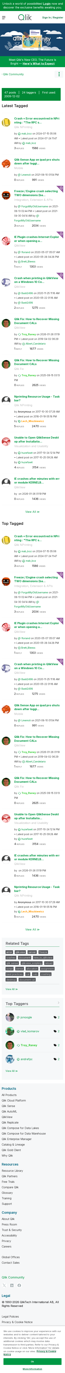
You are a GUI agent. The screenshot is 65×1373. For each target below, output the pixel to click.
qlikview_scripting (31, 963)
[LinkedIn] (11, 1285)
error (9, 952)
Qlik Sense (8, 1106)
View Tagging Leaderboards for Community (32, 1002)
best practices (14, 974)
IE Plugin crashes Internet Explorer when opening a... (36, 239)
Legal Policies (10, 1316)
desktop (11, 979)
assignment (47, 968)
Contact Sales (11, 1262)
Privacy (6, 1241)
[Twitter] (4, 1285)
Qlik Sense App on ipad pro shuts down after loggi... (37, 161)
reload (49, 963)
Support (7, 1203)
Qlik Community (32, 39)
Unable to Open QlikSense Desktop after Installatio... (36, 439)
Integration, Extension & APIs (33, 199)
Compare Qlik (10, 1187)
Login (47, 3)
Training (6, 1198)
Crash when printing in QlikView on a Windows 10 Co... (36, 280)
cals (35, 974)
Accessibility (9, 1235)
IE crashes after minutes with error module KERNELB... (37, 480)
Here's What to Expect (39, 63)
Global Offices (11, 1257)
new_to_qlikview (43, 957)
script (9, 968)
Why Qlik (7, 1155)
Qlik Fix (19, 369)
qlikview (20, 952)
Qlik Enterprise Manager (17, 1139)
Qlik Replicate (10, 1122)
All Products (9, 1095)
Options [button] (59, 74)
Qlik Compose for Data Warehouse (24, 1133)
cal (27, 974)
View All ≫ (32, 511)
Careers (6, 1246)
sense (19, 968)
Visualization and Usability (31, 446)
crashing (46, 974)
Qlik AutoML (9, 1111)
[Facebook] (19, 1285)
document (24, 957)
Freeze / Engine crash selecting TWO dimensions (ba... (36, 193)
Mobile (18, 168)
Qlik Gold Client (11, 1150)
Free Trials (8, 1181)
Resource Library (12, 1170)
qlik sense (12, 963)
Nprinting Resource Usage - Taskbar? (37, 398)
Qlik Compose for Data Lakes (20, 1128)
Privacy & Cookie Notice (17, 1322)
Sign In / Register (52, 17)
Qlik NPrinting (23, 127)
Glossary (7, 1192)
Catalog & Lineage (13, 1144)
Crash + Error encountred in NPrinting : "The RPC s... (36, 120)
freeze (43, 952)
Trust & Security (12, 1230)
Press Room (9, 1224)
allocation (32, 968)
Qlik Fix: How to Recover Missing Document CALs (36, 321)
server (32, 952)
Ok (32, 1361)
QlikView (19, 245)
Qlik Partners (10, 1176)
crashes (10, 957)
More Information (32, 1368)
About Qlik (8, 1219)
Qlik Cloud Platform (14, 1100)
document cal (27, 979)
